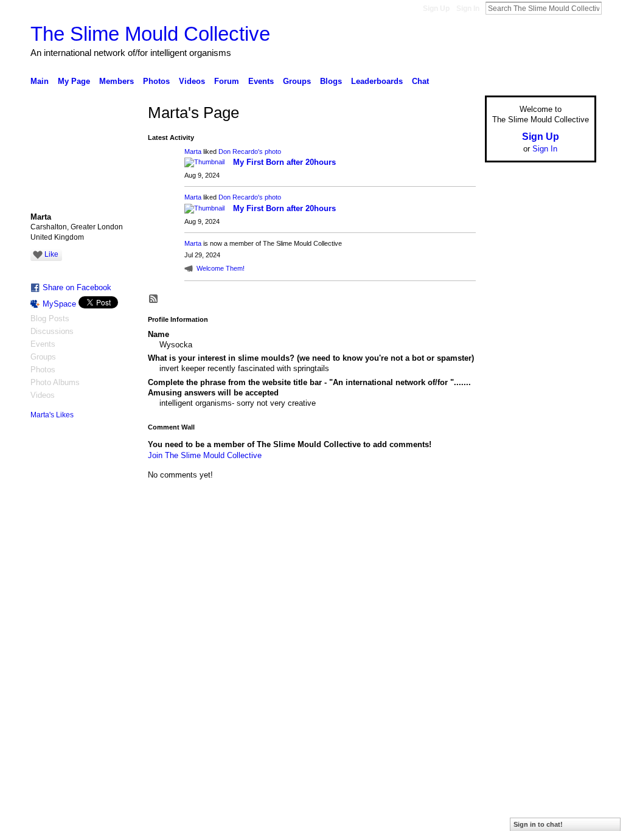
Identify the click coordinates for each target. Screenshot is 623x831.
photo (273, 151)
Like (51, 254)
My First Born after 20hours (284, 162)
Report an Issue (506, 536)
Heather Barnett (122, 536)
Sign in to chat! (538, 824)
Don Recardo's (240, 151)
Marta (192, 151)
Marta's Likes (52, 415)
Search (611, 7)
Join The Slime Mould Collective (205, 455)
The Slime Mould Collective (150, 34)
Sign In (467, 8)
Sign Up (436, 8)
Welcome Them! (221, 268)
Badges (458, 536)
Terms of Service (568, 536)
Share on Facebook (77, 287)
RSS (153, 299)
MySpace (59, 303)
